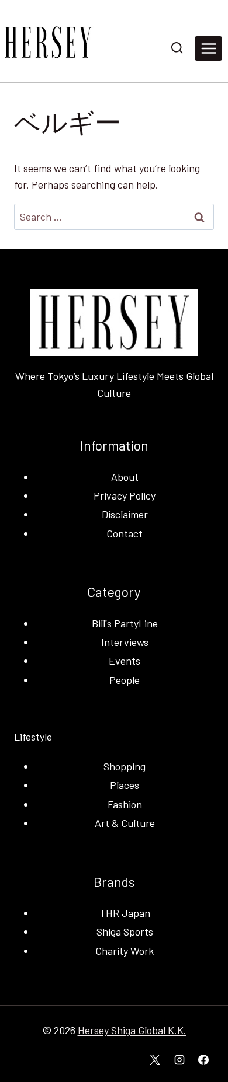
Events (124, 660)
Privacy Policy (125, 495)
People (124, 679)
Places (124, 785)
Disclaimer (125, 514)
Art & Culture (125, 822)
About (125, 476)
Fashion (125, 804)
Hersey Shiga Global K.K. (132, 1030)
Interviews (124, 642)
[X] (154, 1059)
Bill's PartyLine (125, 623)
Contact (124, 533)
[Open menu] (208, 48)
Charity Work (124, 950)
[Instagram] (179, 1059)
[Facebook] (203, 1059)
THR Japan (124, 912)
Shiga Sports (124, 931)
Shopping (124, 766)
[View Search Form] (177, 48)
